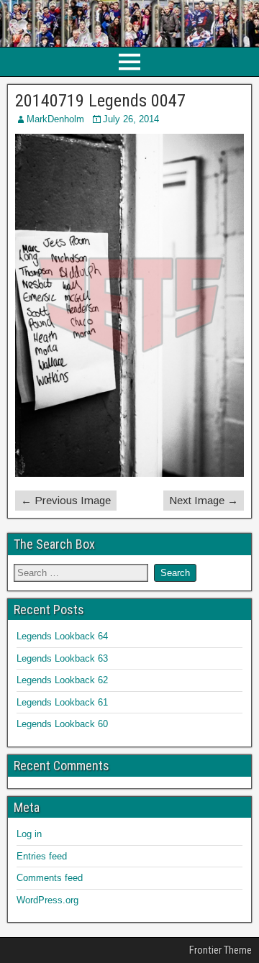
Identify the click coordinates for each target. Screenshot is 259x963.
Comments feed (50, 877)
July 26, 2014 (131, 119)
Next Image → (203, 500)
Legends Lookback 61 (62, 702)
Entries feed (42, 856)
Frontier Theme (220, 950)
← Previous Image (66, 500)
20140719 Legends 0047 (100, 101)
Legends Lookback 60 (62, 723)
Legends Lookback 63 (62, 658)
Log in (29, 834)
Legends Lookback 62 (62, 680)
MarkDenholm (55, 119)
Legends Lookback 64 (62, 636)
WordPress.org (47, 900)
